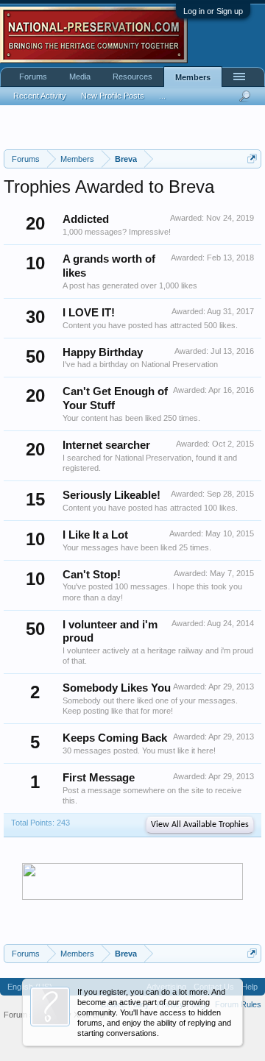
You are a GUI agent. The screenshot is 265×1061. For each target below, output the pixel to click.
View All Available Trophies (200, 824)
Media (80, 76)
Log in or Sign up (213, 11)
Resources (132, 76)
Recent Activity (39, 95)
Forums (33, 76)
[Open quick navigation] (252, 158)
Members (193, 77)
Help (249, 986)
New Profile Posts (112, 95)
